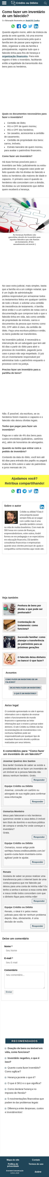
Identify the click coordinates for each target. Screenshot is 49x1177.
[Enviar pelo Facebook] (19, 26)
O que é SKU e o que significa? (24, 1083)
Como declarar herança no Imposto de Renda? (20, 1091)
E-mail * (8, 958)
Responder (39, 780)
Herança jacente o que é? (21, 1077)
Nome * (8, 946)
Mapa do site (13, 1160)
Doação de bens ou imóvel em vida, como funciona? (23, 1050)
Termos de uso (36, 1164)
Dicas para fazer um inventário (25, 688)
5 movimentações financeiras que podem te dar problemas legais (24, 1100)
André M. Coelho (33, 20)
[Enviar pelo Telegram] (24, 26)
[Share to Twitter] (30, 26)
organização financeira (15, 56)
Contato (36, 1160)
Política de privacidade (13, 1165)
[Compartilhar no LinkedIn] (36, 26)
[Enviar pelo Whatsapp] (13, 26)
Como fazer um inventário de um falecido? (21, 680)
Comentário (10, 970)
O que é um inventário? (25, 693)
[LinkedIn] (42, 507)
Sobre (38, 1171)
